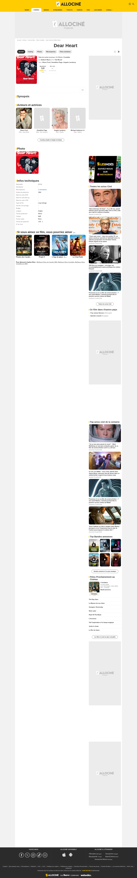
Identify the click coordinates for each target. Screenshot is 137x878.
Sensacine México (101, 859)
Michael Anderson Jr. (78, 130)
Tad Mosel (58, 60)
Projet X (42, 257)
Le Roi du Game (94, 630)
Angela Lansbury (69, 62)
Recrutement (25, 866)
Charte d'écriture (106, 866)
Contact (5, 866)
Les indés (98, 10)
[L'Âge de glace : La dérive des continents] (60, 245)
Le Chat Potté (78, 257)
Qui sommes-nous (14, 866)
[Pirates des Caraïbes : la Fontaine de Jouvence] (24, 245)
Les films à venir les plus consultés (105, 637)
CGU (39, 866)
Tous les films (31, 40)
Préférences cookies (66, 866)
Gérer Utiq (130, 866)
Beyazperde (93, 856)
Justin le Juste (93, 626)
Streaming (57, 10)
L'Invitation (104, 582)
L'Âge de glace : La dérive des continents (67, 257)
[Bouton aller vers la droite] (118, 51)
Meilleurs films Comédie (66, 262)
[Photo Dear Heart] (27, 162)
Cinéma (36, 10)
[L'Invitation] (94, 589)
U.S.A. (40, 184)
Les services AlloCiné (119, 866)
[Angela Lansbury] (60, 118)
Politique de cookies (53, 866)
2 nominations (42, 189)
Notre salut (92, 611)
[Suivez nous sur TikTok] (39, 855)
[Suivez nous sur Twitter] (27, 855)
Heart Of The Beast (95, 615)
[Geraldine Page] (42, 118)
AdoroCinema (110, 856)
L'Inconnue (92, 618)
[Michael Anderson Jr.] (78, 118)
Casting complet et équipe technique (51, 140)
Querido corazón (99, 316)
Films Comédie (40, 40)
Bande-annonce (105, 589)
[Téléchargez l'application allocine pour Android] (72, 854)
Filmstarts (92, 854)
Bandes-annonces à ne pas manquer (105, 571)
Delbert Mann (46, 60)
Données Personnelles (81, 866)
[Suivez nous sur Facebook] (22, 855)
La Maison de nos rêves (97, 603)
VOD (88, 10)
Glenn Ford (46, 62)
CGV (43, 866)
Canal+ (109, 10)
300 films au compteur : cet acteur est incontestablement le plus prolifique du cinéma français (104, 267)
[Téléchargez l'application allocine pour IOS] (65, 854)
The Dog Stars (93, 599)
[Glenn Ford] (24, 118)
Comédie (67, 57)
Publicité (33, 866)
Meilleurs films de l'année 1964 (47, 262)
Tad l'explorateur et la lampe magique (101, 622)
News (27, 10)
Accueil (19, 40)
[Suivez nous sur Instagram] (33, 855)
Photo (21, 148)
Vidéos (79, 10)
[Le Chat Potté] (78, 245)
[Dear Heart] (26, 70)
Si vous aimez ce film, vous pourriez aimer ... (46, 232)
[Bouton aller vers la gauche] (115, 51)
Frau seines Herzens (101, 313)
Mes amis (52, 66)
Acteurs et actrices (29, 105)
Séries (46, 10)
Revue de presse (94, 866)
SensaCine (109, 854)
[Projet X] (42, 245)
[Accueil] (68, 4)
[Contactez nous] (45, 855)
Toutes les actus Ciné (104, 304)
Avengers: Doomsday (96, 607)
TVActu (69, 10)
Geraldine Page (57, 62)
